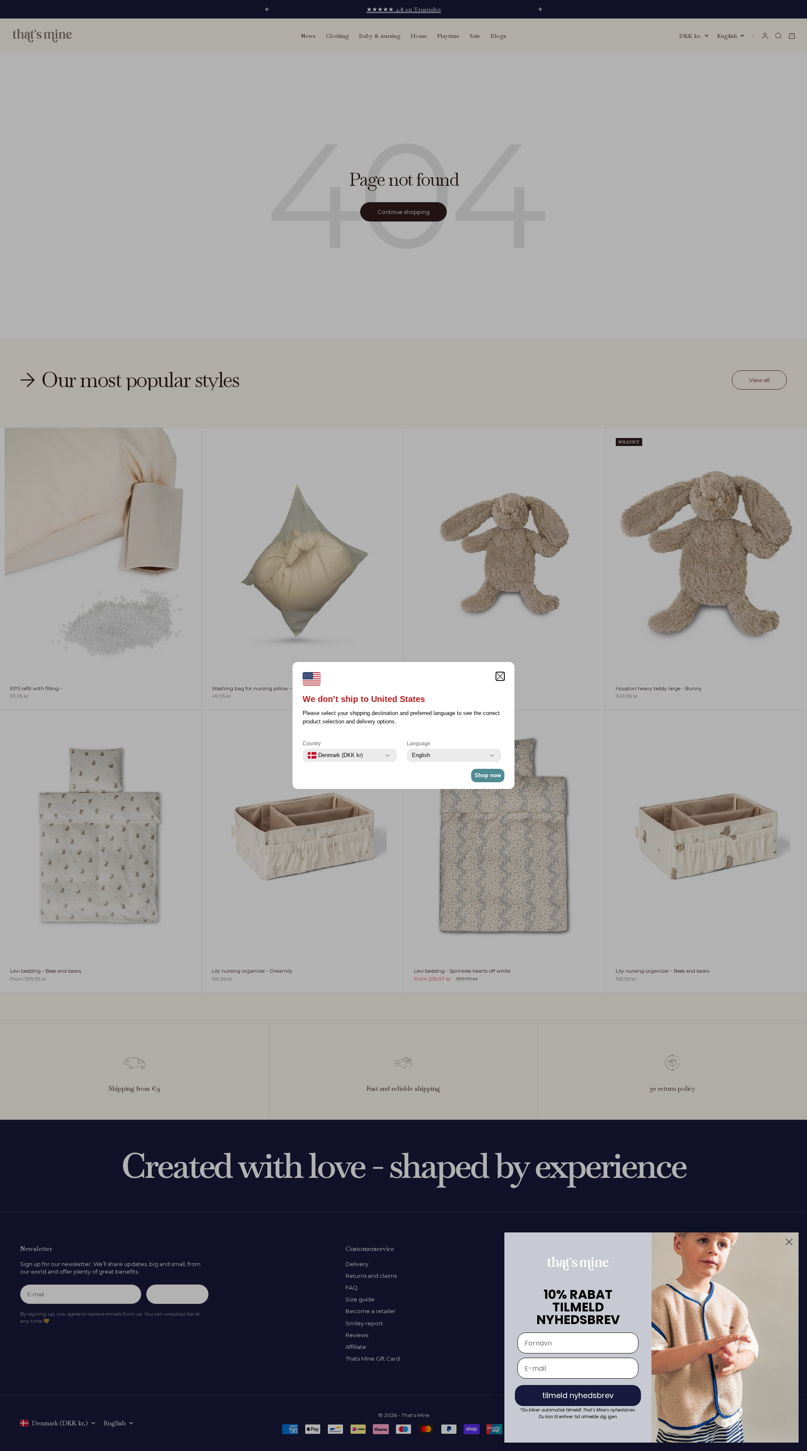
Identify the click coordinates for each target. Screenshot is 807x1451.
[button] (500, 676)
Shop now (488, 775)
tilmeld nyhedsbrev (578, 1395)
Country (312, 744)
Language (418, 744)
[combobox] (335, 755)
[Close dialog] (789, 1242)
